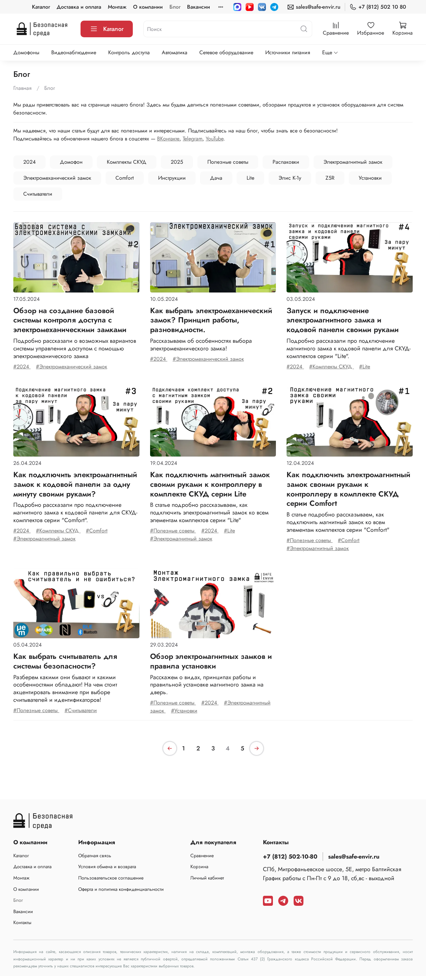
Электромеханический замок (57, 178)
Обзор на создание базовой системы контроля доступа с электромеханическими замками (69, 320)
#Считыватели (81, 710)
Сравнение (202, 855)
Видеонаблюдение (73, 52)
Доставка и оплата (79, 7)
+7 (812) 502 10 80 (382, 7)
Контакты (22, 922)
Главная (22, 88)
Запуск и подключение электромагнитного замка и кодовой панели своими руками (343, 320)
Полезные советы (227, 162)
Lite (250, 178)
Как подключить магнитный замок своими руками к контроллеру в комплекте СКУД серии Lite (210, 484)
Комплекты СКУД (126, 162)
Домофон (71, 162)
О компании (148, 7)
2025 (177, 162)
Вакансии (198, 7)
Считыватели (37, 194)
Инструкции (172, 178)
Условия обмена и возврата (107, 866)
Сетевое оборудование (226, 52)
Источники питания (287, 52)
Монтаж (117, 7)
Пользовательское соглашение (110, 878)
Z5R (329, 178)
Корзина (199, 866)
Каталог (41, 7)
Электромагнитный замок (352, 162)
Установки (370, 178)
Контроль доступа (129, 52)
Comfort (124, 178)
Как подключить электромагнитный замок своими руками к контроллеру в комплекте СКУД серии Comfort (348, 488)
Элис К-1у (290, 178)
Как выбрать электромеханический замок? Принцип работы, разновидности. (211, 320)
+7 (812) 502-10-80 (290, 856)
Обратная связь (94, 855)
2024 (29, 162)
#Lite (364, 366)
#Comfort (96, 530)
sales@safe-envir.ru (318, 7)
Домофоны (26, 52)
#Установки (184, 710)
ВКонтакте (168, 138)
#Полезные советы (173, 530)
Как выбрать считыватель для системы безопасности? (65, 661)
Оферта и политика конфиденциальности (121, 889)
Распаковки (286, 162)
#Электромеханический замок (71, 366)
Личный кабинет (207, 878)
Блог (174, 7)
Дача (216, 178)
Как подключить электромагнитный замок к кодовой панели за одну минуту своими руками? (75, 484)
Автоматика (174, 52)
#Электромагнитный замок (44, 538)
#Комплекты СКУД (331, 366)
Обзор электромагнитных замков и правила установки (211, 661)
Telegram (192, 138)
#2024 (22, 366)
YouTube (214, 138)
